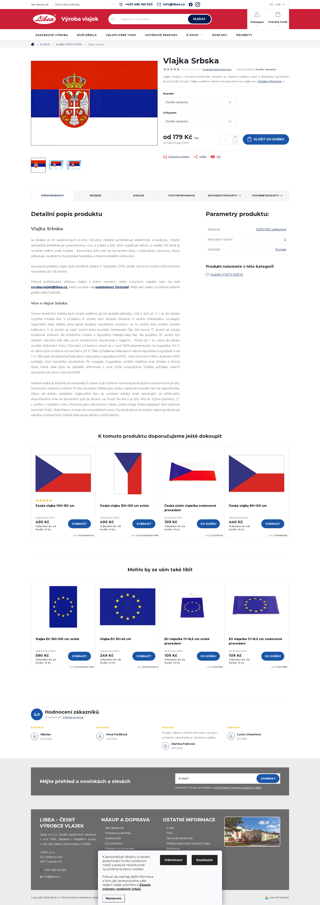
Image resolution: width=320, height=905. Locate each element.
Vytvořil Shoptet (279, 897)
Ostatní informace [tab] (181, 195)
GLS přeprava (113, 843)
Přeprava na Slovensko (119, 848)
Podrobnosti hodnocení (217, 69)
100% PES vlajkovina (271, 229)
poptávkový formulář (112, 287)
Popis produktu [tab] (52, 195)
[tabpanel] (63, 492)
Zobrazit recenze (73, 717)
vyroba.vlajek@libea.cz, (49, 287)
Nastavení (113, 898)
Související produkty (222, 195)
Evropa (281, 249)
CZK (278, 4)
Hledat (199, 19)
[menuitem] (52, 35)
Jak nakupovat (40, 4)
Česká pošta (113, 838)
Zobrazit (79, 523)
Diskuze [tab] (138, 195)
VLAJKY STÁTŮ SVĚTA (227, 274)
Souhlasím (204, 860)
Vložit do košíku (269, 139)
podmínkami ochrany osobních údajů (237, 787)
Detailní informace (270, 81)
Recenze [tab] (95, 195)
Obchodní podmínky (67, 4)
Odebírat (268, 778)
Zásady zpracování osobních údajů (188, 843)
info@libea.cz (51, 876)
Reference (173, 848)
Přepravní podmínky (118, 833)
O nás (170, 828)
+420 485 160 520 (55, 870)
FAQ (169, 833)
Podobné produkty (265, 195)
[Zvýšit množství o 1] (235, 136)
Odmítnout (173, 860)
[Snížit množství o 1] (235, 141)
